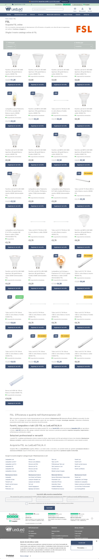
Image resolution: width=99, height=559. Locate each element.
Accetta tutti (82, 542)
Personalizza (80, 547)
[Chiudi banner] (96, 541)
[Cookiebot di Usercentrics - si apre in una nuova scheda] (10, 556)
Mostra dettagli (24, 556)
